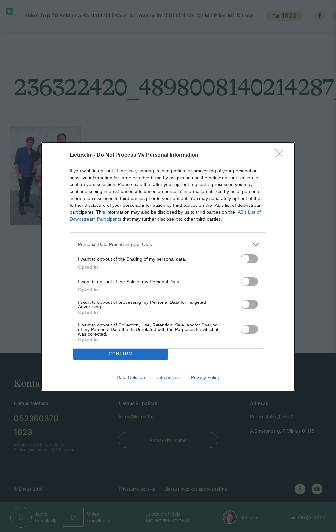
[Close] (281, 155)
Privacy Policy (205, 377)
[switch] (249, 258)
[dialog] (168, 266)
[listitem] (168, 244)
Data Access (168, 377)
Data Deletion (131, 377)
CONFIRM (121, 353)
